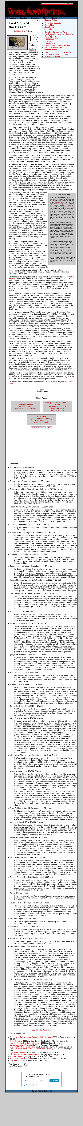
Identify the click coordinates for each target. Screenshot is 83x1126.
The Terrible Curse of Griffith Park (57, 46)
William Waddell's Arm (53, 48)
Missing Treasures (51, 49)
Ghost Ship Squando (53, 23)
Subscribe (54, 1081)
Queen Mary (49, 25)
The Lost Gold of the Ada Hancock (58, 53)
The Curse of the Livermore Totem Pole (60, 34)
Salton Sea (20, 31)
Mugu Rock (49, 42)
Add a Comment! (39, 428)
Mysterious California (18, 1053)
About (45, 18)
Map (49, 428)
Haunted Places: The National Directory (25, 1043)
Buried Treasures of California (21, 1045)
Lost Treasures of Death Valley (56, 54)
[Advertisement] (59, 74)
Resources (55, 18)
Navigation (35, 18)
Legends (48, 29)
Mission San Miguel (52, 56)
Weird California (16, 1041)
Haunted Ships (50, 20)
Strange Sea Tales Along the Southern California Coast (31, 1037)
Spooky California (17, 1057)
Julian (68, 205)
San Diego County (60, 202)
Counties (23, 18)
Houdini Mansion (51, 38)
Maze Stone (49, 40)
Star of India (49, 27)
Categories (11, 18)
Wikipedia (23, 47)
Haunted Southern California (21, 1058)
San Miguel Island (51, 44)
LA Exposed (14, 1060)
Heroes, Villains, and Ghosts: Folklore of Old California (31, 1049)
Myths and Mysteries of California (22, 1047)
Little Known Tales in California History (24, 1055)
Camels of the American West (56, 32)
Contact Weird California (42, 1091)
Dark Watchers (50, 36)
